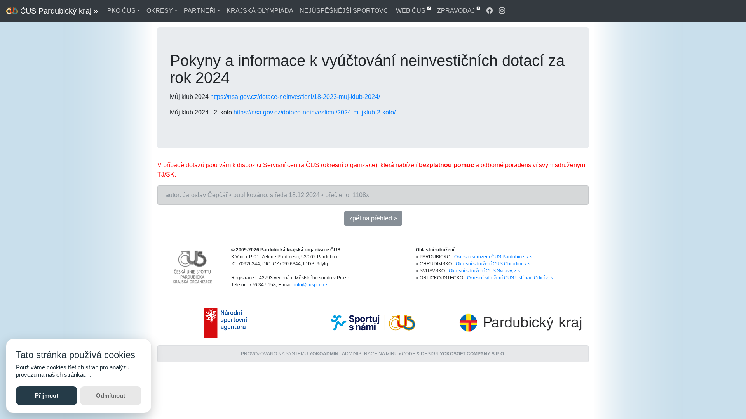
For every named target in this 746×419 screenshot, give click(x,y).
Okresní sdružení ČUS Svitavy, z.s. (485, 271)
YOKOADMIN (323, 354)
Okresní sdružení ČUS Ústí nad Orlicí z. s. (510, 277)
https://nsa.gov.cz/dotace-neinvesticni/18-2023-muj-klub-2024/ (295, 96)
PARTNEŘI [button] (200, 10)
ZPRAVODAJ (456, 10)
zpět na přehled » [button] (373, 218)
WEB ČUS (411, 10)
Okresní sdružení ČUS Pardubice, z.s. (493, 257)
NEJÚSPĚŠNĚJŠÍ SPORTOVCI (345, 10)
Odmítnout (110, 395)
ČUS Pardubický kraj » (58, 11)
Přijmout (46, 395)
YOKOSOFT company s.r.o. (472, 354)
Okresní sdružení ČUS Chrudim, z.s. (494, 264)
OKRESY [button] (159, 10)
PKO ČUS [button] (121, 10)
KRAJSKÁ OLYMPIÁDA (260, 10)
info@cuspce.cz (311, 284)
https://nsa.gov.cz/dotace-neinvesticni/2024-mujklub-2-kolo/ (315, 112)
